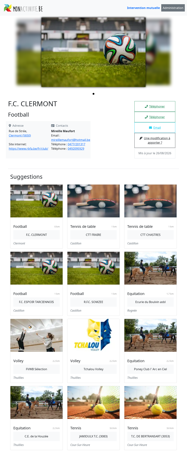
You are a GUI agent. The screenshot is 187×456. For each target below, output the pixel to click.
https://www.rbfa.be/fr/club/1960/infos (36, 149)
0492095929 (76, 149)
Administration (173, 8)
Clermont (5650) (20, 135)
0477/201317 (76, 144)
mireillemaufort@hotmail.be (70, 140)
